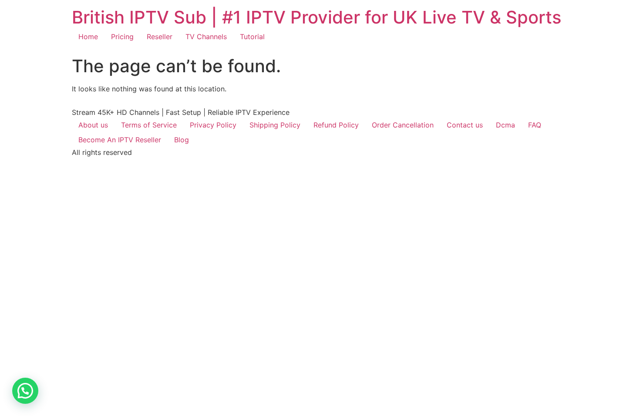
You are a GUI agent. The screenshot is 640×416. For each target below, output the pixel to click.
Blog (181, 139)
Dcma (505, 125)
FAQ (534, 125)
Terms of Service (149, 125)
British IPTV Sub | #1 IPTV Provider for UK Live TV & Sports (316, 17)
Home (88, 36)
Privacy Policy (213, 125)
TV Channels (206, 36)
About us (93, 125)
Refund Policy (336, 125)
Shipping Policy (274, 125)
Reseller (159, 36)
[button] (25, 391)
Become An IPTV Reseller (119, 139)
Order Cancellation (403, 125)
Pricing (122, 36)
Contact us (465, 125)
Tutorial (252, 36)
